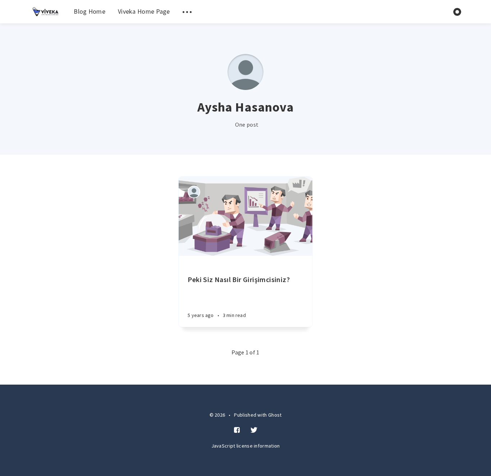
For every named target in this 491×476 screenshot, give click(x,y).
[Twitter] (254, 430)
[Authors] (194, 192)
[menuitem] (45, 11)
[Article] (245, 216)
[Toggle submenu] (187, 11)
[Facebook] (237, 430)
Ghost (275, 415)
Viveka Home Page (144, 11)
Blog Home (89, 11)
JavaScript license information (245, 446)
